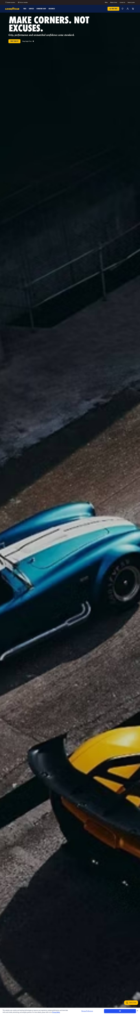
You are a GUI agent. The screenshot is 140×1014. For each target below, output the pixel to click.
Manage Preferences (87, 1011)
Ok (120, 1011)
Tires (24, 9)
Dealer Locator (131, 2)
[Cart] (133, 9)
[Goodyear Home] (12, 9)
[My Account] (128, 9)
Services (31, 9)
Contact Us (122, 2)
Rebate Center (113, 2)
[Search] (122, 9)
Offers (106, 2)
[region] (70, 1011)
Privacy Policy (56, 1012)
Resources (52, 9)
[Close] (137, 1010)
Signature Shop (41, 9)
